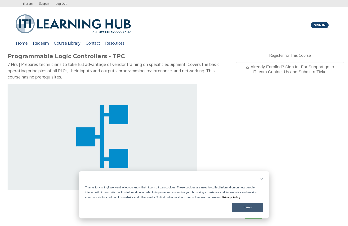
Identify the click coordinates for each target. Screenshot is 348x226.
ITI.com (27, 3)
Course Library (67, 43)
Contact (93, 43)
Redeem (41, 43)
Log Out (61, 3)
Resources (115, 43)
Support (44, 3)
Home (22, 43)
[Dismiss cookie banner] (261, 179)
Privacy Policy (231, 197)
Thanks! (247, 207)
